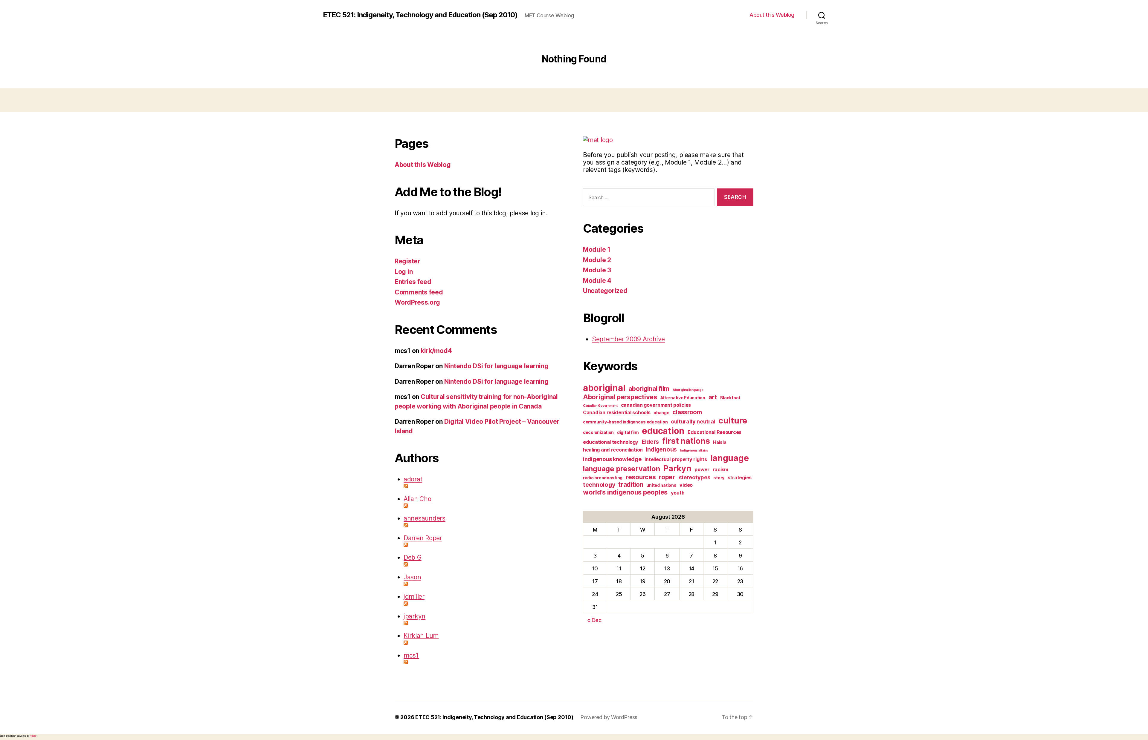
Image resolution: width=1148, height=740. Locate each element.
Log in (404, 271)
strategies (740, 477)
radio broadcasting (602, 477)
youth (678, 493)
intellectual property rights (676, 459)
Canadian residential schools (616, 412)
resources (641, 477)
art (713, 397)
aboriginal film (648, 388)
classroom (687, 412)
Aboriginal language (688, 390)
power (701, 469)
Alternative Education (682, 397)
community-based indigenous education (625, 421)
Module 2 (597, 260)
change (661, 412)
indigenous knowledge (612, 459)
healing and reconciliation (613, 450)
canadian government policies (656, 405)
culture (732, 421)
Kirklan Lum (421, 635)
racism (720, 469)
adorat (413, 479)
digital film (628, 432)
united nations (661, 485)
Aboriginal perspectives (620, 397)
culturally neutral (693, 421)
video (686, 485)
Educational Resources (714, 432)
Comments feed (419, 292)
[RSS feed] (484, 486)
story (718, 477)
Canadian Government (600, 406)
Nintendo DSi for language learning (496, 366)
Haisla (719, 442)
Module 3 (597, 270)
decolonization (598, 432)
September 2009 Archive (628, 339)
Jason (412, 577)
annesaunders (424, 518)
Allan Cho (417, 499)
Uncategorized (605, 290)
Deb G (413, 557)
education (663, 431)
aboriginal (604, 388)
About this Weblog (771, 15)
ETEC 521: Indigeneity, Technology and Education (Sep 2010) (420, 15)
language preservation (621, 468)
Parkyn (677, 468)
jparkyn (414, 616)
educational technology (610, 442)
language (729, 458)
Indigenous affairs (694, 450)
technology (599, 484)
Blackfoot (730, 397)
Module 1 (596, 249)
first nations (686, 441)
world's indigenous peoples (625, 492)
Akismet (33, 735)
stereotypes (694, 477)
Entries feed (413, 281)
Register (407, 261)
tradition (630, 484)
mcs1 (411, 655)
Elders (650, 441)
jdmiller (414, 596)
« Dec (594, 620)
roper (667, 477)
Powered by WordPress (608, 717)
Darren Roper (423, 538)
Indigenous (661, 449)
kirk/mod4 (436, 350)
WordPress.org (417, 302)
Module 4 (597, 280)
